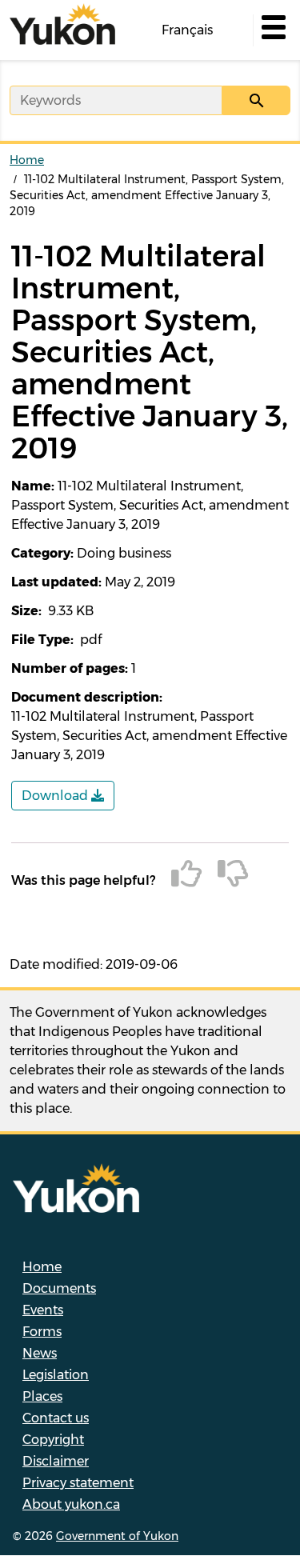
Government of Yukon (117, 1536)
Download (56, 795)
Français (187, 30)
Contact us (55, 1418)
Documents (59, 1288)
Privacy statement (78, 1482)
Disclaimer (55, 1461)
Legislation (55, 1374)
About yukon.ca (71, 1504)
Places (42, 1396)
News (39, 1353)
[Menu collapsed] (272, 30)
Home (27, 160)
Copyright (53, 1439)
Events (42, 1310)
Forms (42, 1331)
